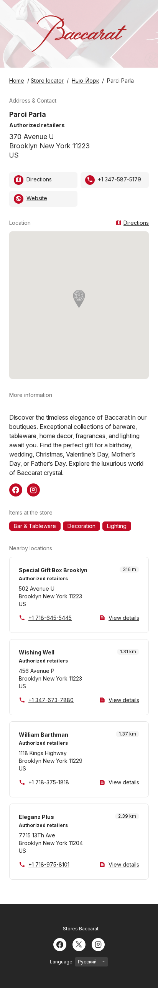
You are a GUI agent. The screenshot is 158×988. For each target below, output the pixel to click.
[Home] (79, 33)
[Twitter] (79, 944)
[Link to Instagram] (33, 489)
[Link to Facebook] (15, 489)
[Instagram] (98, 944)
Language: (62, 962)
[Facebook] (59, 944)
